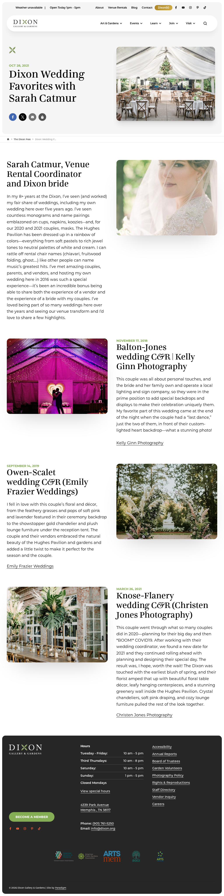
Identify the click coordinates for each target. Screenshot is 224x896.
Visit (189, 23)
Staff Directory (163, 790)
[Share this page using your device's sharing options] (42, 117)
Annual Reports (164, 754)
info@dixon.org (103, 828)
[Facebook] (176, 7)
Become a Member (32, 817)
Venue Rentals (117, 7)
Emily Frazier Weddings (30, 566)
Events (134, 23)
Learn (154, 23)
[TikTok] (204, 7)
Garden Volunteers (167, 768)
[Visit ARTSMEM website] (112, 856)
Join (172, 23)
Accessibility (162, 747)
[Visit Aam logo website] (64, 856)
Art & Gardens (109, 23)
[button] (13, 117)
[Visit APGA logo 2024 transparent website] (88, 856)
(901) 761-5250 (103, 823)
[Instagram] (190, 7)
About (99, 7)
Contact (147, 7)
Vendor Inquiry (164, 797)
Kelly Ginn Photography (139, 442)
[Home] (8, 139)
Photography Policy (168, 775)
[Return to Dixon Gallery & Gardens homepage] (25, 749)
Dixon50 (163, 7)
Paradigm (60, 887)
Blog (134, 7)
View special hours (95, 791)
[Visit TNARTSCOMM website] (160, 856)
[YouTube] (183, 7)
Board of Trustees (166, 761)
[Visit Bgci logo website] (136, 856)
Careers (158, 804)
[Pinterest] (197, 7)
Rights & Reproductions (171, 782)
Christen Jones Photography (144, 714)
